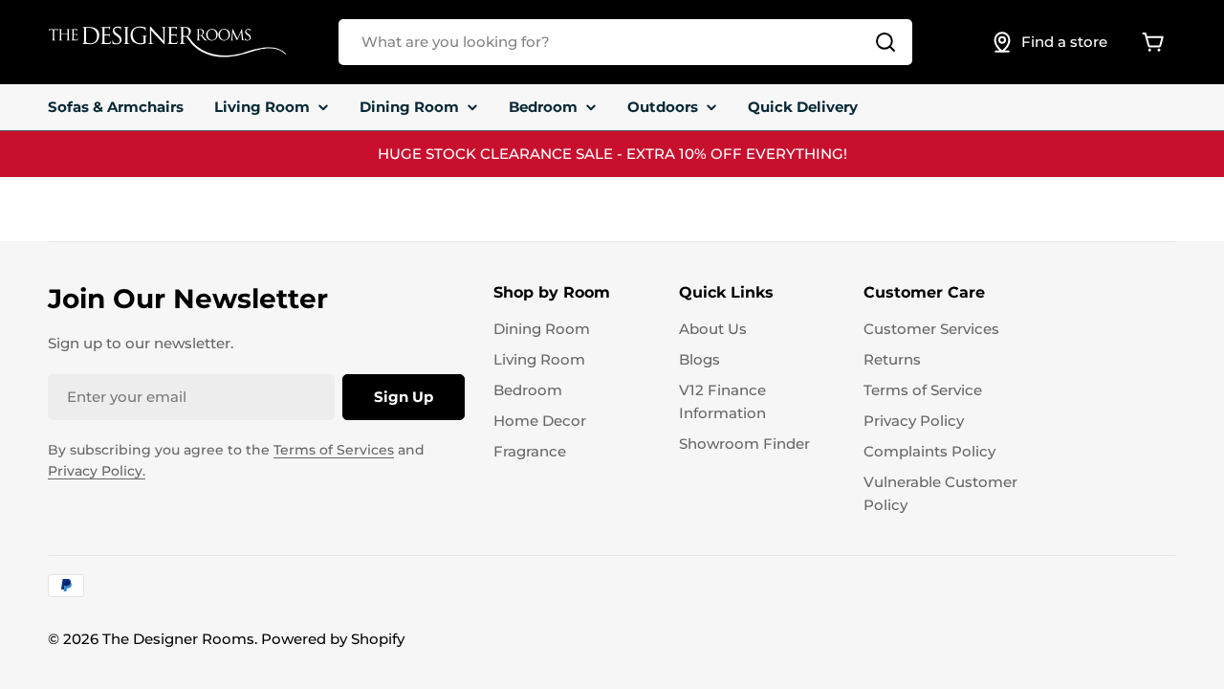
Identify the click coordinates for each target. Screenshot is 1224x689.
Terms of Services (333, 449)
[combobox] (625, 42)
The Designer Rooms (178, 639)
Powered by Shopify (332, 639)
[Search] (885, 42)
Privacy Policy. (96, 470)
